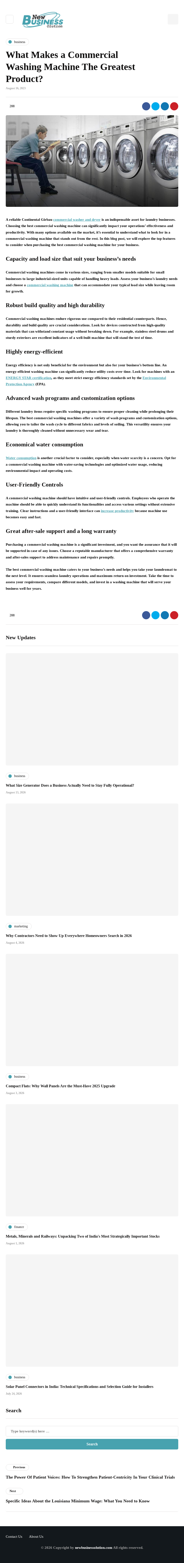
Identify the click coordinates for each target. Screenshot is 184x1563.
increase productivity (117, 511)
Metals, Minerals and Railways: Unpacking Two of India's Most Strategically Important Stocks (83, 1236)
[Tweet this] (155, 106)
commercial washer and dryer (77, 219)
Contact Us (14, 1536)
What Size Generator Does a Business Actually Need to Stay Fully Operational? (70, 785)
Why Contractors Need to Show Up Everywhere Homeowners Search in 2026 (69, 936)
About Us (36, 1536)
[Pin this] (174, 106)
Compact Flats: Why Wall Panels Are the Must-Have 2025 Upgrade (60, 1086)
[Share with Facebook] (146, 106)
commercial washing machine (50, 285)
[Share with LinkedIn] (165, 106)
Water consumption (21, 458)
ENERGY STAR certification (28, 378)
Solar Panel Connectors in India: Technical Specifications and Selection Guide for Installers (79, 1387)
